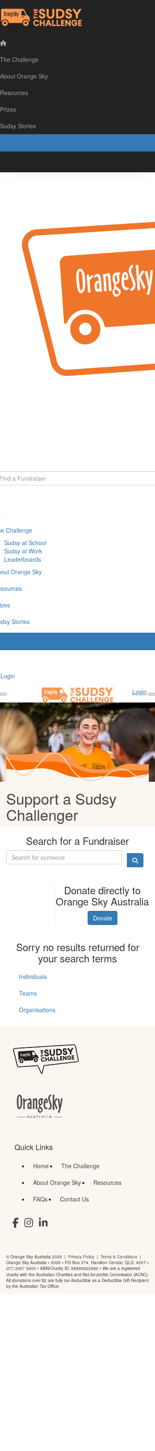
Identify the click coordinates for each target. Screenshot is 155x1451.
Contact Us (74, 1199)
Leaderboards (22, 559)
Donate (102, 918)
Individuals (33, 976)
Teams (28, 993)
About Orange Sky (57, 1182)
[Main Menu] (3, 694)
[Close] (151, 694)
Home (41, 1166)
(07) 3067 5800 (21, 1268)
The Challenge (80, 1166)
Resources (107, 1182)
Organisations (37, 1010)
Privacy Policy (81, 1257)
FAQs (40, 1199)
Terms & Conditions (118, 1257)
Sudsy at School (25, 542)
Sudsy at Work (23, 551)
